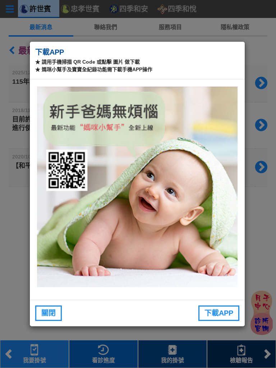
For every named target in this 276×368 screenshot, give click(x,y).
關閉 (48, 313)
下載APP (218, 313)
